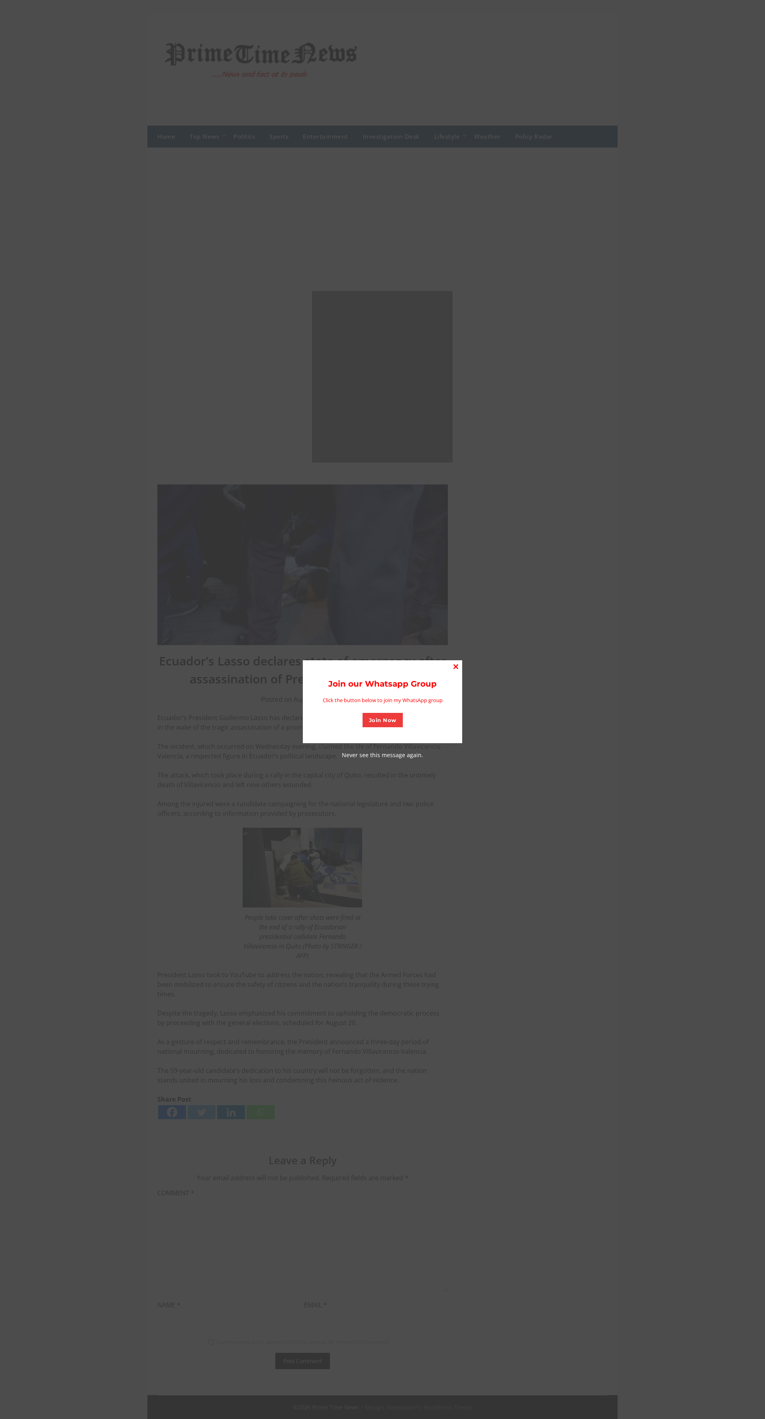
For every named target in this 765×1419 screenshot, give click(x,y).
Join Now (382, 720)
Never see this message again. (382, 755)
